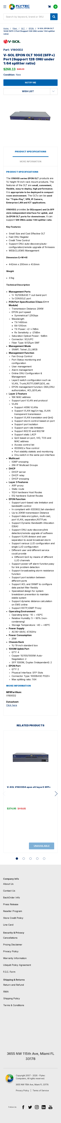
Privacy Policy (22, 1090)
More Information (30, 161)
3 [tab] (30, 858)
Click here (11, 705)
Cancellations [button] (10, 937)
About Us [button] (8, 883)
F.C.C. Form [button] (9, 971)
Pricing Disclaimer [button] (12, 944)
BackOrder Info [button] (11, 897)
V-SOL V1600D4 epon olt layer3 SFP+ (29, 787)
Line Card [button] (8, 924)
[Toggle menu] (5, 6)
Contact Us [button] (9, 890)
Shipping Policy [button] (11, 998)
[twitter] (30, 1107)
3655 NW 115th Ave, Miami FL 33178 (32, 1084)
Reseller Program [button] (12, 911)
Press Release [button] (10, 904)
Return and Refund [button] (13, 984)
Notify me (30, 82)
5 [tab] (44, 858)
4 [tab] (37, 858)
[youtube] (50, 1107)
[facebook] (23, 1107)
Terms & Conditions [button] (13, 1005)
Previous (4, 793)
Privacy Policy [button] (10, 951)
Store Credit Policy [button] (13, 918)
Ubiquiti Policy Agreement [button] (17, 965)
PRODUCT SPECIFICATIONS (30, 151)
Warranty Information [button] (15, 958)
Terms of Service (41, 1090)
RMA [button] (6, 991)
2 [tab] (24, 858)
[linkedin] (43, 1107)
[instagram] (37, 1107)
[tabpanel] (30, 791)
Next (56, 793)
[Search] (54, 16)
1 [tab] (17, 858)
